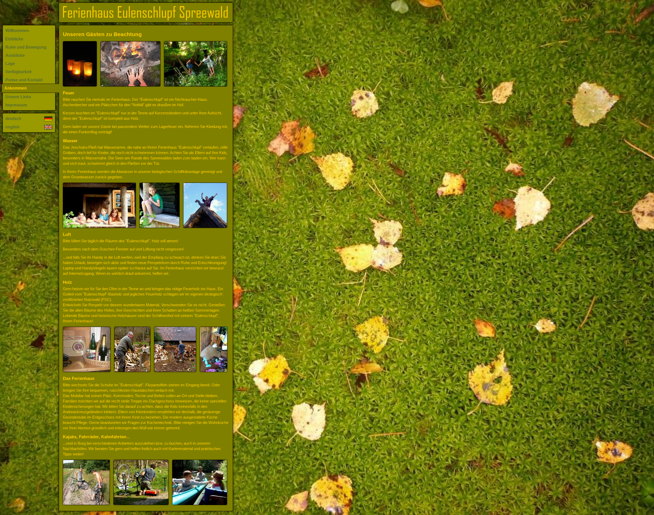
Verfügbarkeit (18, 72)
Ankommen (15, 88)
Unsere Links (18, 97)
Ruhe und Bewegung (25, 47)
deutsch (13, 118)
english (12, 127)
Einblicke (14, 39)
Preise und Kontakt (24, 80)
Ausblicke (15, 55)
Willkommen (17, 30)
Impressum (16, 105)
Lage (10, 63)
